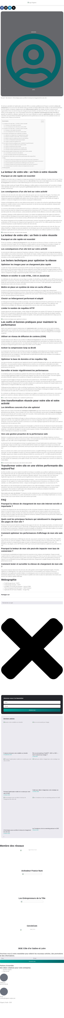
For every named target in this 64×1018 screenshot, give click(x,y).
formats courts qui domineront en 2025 (11, 316)
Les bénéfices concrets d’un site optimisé (14, 152)
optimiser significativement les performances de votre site (16, 229)
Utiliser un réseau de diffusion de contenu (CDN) (15, 144)
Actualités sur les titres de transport (13, 586)
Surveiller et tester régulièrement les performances (16, 149)
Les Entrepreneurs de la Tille (32, 898)
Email (1, 996)
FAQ (4, 158)
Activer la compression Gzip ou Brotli (13, 146)
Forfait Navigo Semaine (10, 584)
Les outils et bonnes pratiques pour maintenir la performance (18, 143)
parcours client (54, 186)
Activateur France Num (32, 871)
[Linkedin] (10, 8)
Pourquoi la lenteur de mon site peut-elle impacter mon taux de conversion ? (21, 164)
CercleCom (32, 926)
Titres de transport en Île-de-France (13, 588)
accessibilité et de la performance (24, 220)
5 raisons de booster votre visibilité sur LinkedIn (16, 753)
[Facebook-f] (2, 8)
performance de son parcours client (11, 423)
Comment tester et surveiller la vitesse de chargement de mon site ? (19, 166)
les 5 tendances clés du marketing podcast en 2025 (46, 828)
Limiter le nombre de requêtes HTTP (13, 141)
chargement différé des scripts (17, 384)
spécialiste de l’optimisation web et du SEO (18, 106)
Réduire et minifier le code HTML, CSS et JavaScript (16, 136)
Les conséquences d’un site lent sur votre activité (15, 126)
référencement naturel (28, 202)
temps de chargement (8, 344)
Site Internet (9, 98)
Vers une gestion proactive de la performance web (16, 154)
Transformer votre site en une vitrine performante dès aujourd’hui (19, 156)
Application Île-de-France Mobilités (13, 589)
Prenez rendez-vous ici (7, 496)
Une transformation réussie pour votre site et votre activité (17, 151)
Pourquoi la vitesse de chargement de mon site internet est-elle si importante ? (22, 159)
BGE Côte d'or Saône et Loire (32, 948)
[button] (32, 5)
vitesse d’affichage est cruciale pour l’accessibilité (13, 430)
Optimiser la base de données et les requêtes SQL (16, 148)
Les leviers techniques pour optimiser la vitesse (15, 133)
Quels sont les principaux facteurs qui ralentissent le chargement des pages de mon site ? (24, 161)
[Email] (4, 991)
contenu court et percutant (19, 450)
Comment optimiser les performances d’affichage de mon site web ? (19, 162)
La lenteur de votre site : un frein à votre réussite (15, 123)
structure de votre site (8, 443)
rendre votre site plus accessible (17, 284)
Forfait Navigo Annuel (9, 583)
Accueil (3, 98)
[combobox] (32, 602)
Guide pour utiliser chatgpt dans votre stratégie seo (45, 790)
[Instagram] (6, 8)
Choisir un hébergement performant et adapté (15, 139)
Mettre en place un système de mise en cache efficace (16, 138)
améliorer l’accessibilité (53, 354)
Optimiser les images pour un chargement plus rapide (16, 135)
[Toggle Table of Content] (41, 121)
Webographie (6, 167)
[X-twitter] (14, 8)
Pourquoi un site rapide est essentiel (13, 125)
